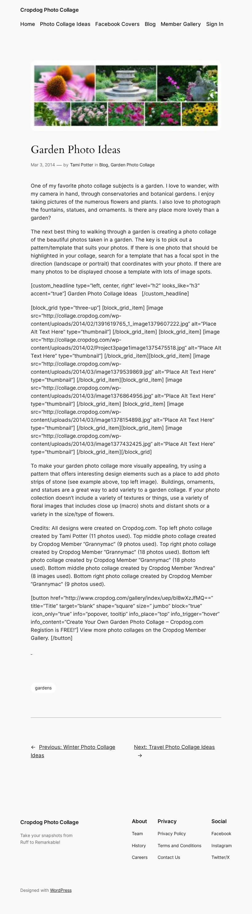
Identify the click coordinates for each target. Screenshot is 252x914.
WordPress (61, 890)
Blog (103, 164)
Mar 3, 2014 (43, 164)
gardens (43, 687)
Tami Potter (81, 164)
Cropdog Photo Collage (49, 10)
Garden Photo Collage (133, 164)
